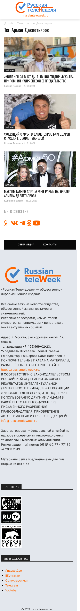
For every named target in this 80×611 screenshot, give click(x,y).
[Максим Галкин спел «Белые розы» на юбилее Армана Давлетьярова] (40, 169)
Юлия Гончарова (13, 200)
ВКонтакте (12, 575)
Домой (8, 23)
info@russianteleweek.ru (19, 421)
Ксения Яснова (12, 85)
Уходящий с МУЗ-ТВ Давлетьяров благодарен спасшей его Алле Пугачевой (37, 136)
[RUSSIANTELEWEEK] (35, 7)
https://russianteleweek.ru (20, 370)
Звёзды (9, 70)
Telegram (11, 585)
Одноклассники (16, 580)
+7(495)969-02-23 (36, 346)
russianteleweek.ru (35, 15)
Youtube (10, 590)
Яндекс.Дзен (14, 570)
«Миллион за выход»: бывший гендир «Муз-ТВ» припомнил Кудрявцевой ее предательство (39, 78)
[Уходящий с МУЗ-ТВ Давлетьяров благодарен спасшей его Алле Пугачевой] (40, 111)
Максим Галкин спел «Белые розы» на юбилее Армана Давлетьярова (37, 193)
